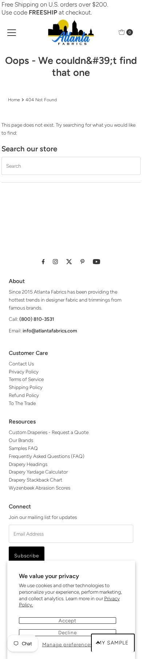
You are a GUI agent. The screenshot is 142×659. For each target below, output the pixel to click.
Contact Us (21, 364)
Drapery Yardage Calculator (38, 472)
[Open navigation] (11, 32)
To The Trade (22, 403)
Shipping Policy (26, 387)
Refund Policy (24, 395)
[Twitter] (69, 262)
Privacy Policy (24, 371)
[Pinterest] (82, 262)
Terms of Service (26, 379)
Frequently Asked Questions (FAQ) (46, 456)
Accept (67, 620)
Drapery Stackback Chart (35, 480)
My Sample (113, 643)
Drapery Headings (28, 464)
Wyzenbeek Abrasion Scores (39, 488)
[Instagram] (55, 262)
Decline (67, 632)
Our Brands (21, 440)
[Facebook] (43, 262)
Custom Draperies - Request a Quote (48, 432)
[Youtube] (96, 262)
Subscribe (26, 555)
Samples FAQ (23, 448)
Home (14, 99)
